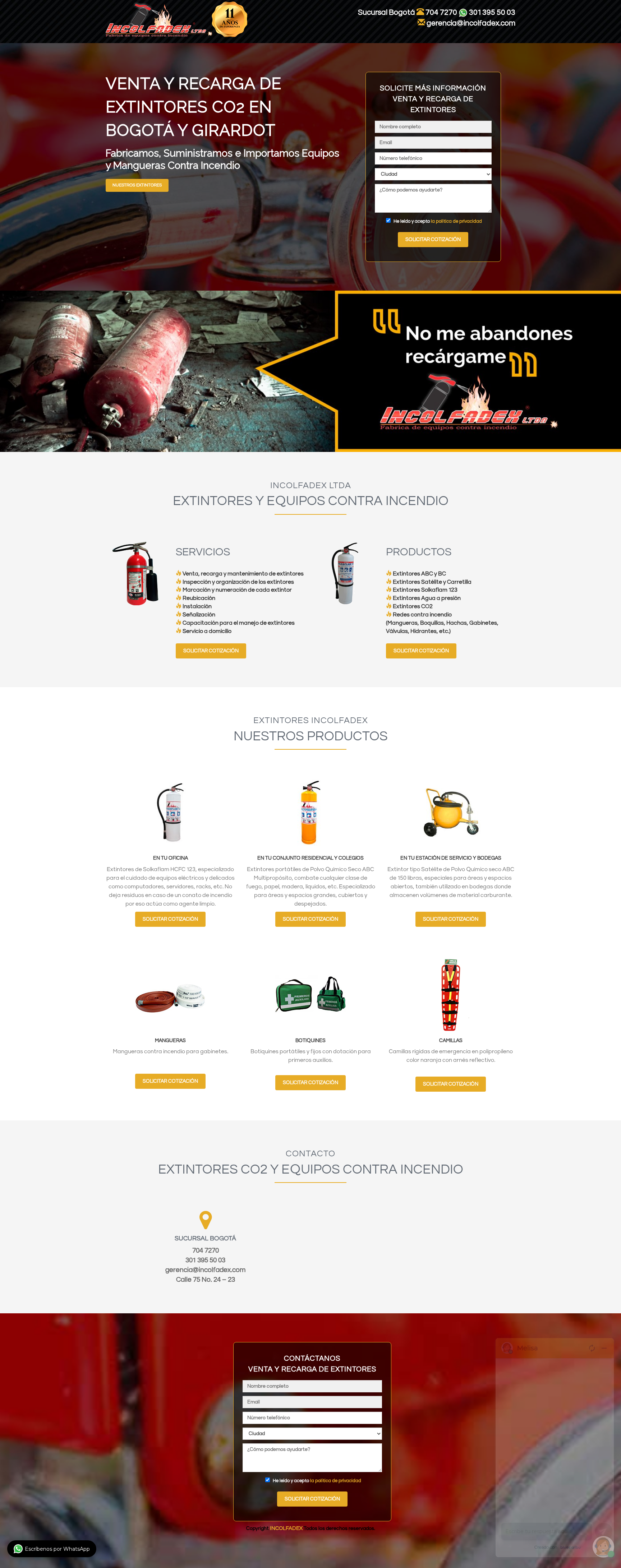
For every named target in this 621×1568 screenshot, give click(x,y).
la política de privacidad (456, 221)
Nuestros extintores (137, 185)
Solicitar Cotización (211, 650)
